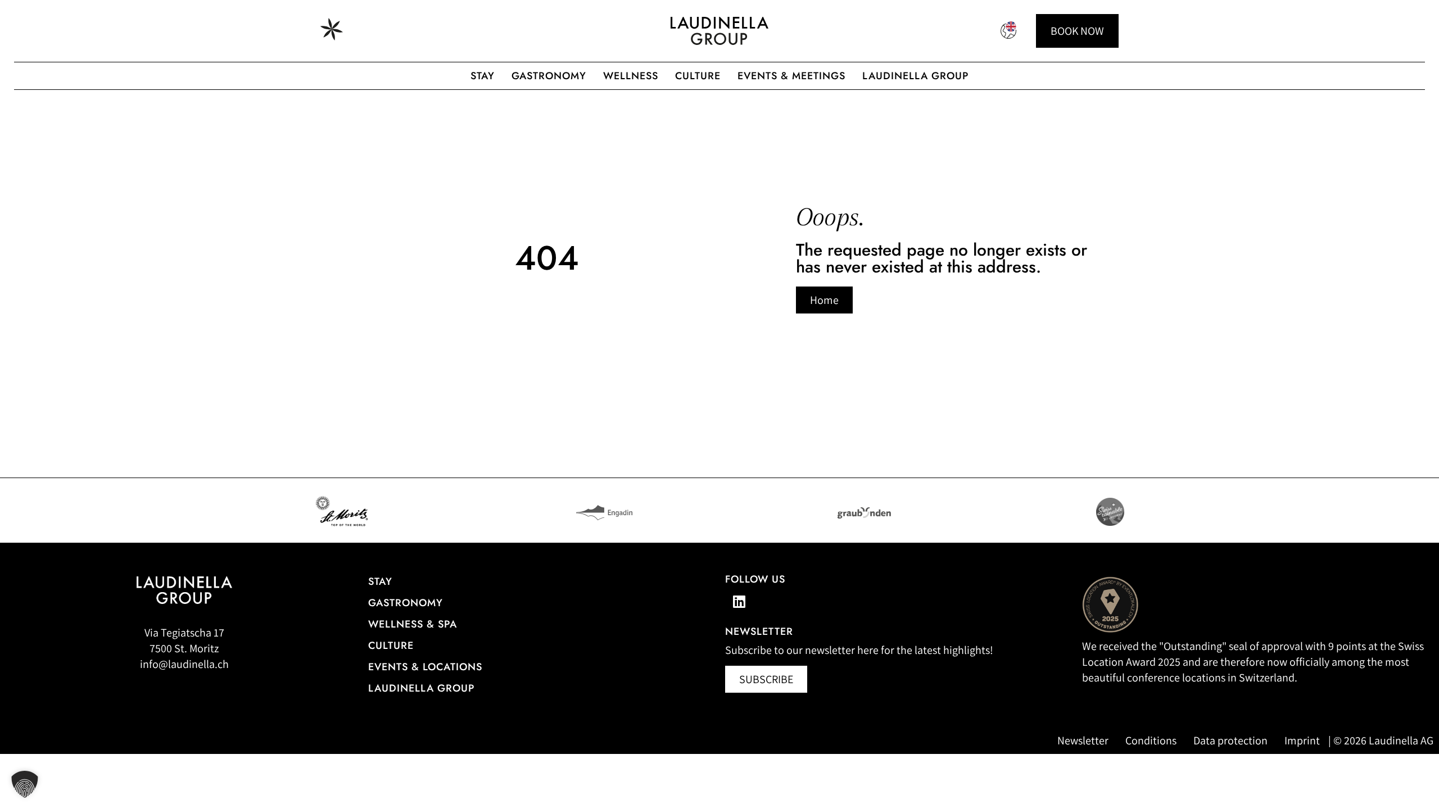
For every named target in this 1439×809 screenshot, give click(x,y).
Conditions (1150, 740)
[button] (24, 784)
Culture (698, 76)
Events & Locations (425, 667)
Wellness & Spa (412, 624)
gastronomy (549, 76)
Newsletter (1082, 740)
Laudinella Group (915, 76)
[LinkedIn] (739, 601)
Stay (482, 76)
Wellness (630, 76)
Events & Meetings (791, 76)
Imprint (1302, 740)
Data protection (1230, 740)
